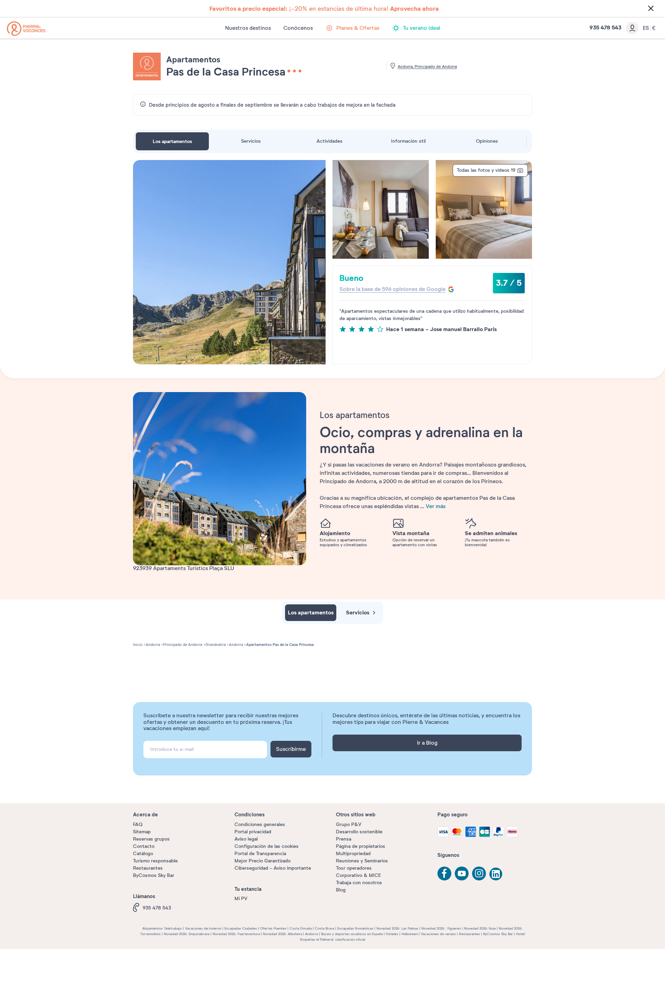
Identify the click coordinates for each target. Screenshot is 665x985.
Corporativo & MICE (358, 875)
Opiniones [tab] (487, 141)
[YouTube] (462, 873)
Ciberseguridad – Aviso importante (272, 868)
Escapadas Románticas (355, 928)
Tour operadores (354, 868)
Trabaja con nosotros (359, 883)
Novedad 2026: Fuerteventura (236, 934)
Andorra (311, 934)
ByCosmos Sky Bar (153, 875)
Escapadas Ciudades (240, 928)
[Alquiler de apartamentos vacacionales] (26, 28)
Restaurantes (148, 868)
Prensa (343, 839)
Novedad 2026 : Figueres (441, 928)
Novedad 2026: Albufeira (282, 934)
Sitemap (142, 832)
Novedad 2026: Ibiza (480, 928)
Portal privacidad (252, 832)
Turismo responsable (155, 861)
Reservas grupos (151, 839)
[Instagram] (479, 873)
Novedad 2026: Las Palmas (397, 928)
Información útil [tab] (408, 141)
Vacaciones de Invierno (203, 928)
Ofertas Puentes (273, 928)
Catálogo (143, 854)
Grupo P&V (348, 824)
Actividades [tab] (330, 141)
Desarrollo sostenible (359, 832)
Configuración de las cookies (266, 846)
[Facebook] (444, 873)
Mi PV (240, 899)
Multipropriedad (353, 854)
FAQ (137, 824)
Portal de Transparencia (260, 854)
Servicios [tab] (251, 141)
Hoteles (392, 934)
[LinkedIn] (496, 874)
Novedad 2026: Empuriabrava (187, 934)
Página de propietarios (360, 846)
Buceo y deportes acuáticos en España (352, 934)
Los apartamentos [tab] (172, 141)
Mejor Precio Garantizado (262, 861)
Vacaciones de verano (438, 934)
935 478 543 (157, 908)
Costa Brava (324, 928)
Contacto (143, 846)
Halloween (409, 934)
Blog (341, 890)
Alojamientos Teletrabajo (162, 928)
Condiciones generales (259, 824)
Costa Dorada (301, 928)
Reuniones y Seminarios (362, 861)
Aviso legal (246, 839)
